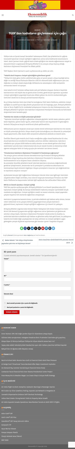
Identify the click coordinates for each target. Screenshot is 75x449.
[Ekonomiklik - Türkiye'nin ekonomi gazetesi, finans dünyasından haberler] (37, 15)
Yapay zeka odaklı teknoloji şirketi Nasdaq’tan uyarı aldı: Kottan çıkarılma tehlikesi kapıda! (34, 345)
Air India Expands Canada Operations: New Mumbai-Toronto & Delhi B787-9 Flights (30, 402)
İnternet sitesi (8, 294)
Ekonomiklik (22, 40)
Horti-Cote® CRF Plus (8, 417)
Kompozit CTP (6, 425)
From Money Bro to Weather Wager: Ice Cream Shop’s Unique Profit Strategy (28, 375)
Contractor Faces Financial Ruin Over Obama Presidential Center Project (26, 372)
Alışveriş (7, 407)
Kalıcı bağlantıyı (28, 235)
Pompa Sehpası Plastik (9, 432)
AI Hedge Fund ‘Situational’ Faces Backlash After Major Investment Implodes (28, 364)
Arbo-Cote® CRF (7, 413)
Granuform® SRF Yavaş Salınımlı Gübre (15, 421)
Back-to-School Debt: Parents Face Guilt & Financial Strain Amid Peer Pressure (29, 360)
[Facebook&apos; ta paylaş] (25, 228)
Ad (5, 276)
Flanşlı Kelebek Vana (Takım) (11, 436)
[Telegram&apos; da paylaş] (53, 228)
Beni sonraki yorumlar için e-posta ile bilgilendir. (22, 303)
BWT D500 (4, 440)
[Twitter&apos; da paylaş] (32, 228)
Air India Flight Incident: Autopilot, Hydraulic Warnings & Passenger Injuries (28, 387)
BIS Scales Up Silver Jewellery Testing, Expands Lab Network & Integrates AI (28, 391)
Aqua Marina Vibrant (8, 429)
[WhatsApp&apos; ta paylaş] (21, 228)
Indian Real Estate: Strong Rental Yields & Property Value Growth (24, 398)
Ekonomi (38, 30)
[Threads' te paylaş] (35, 228)
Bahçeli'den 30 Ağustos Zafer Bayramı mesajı (17, 349)
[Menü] (2, 15)
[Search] (73, 15)
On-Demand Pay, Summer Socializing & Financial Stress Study (23, 368)
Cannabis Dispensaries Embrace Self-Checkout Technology (22, 394)
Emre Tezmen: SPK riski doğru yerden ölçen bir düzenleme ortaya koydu (26, 334)
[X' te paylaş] (28, 228)
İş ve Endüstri (9, 381)
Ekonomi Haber (9, 328)
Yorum (6, 259)
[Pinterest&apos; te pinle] (42, 228)
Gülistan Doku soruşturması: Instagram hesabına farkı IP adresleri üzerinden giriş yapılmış (33, 338)
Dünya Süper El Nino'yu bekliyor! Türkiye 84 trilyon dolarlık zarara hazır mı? (28, 341)
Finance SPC (8, 354)
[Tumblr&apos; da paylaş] (49, 228)
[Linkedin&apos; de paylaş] (46, 228)
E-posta (7, 285)
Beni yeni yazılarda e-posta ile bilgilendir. (20, 307)
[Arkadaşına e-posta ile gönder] (39, 228)
